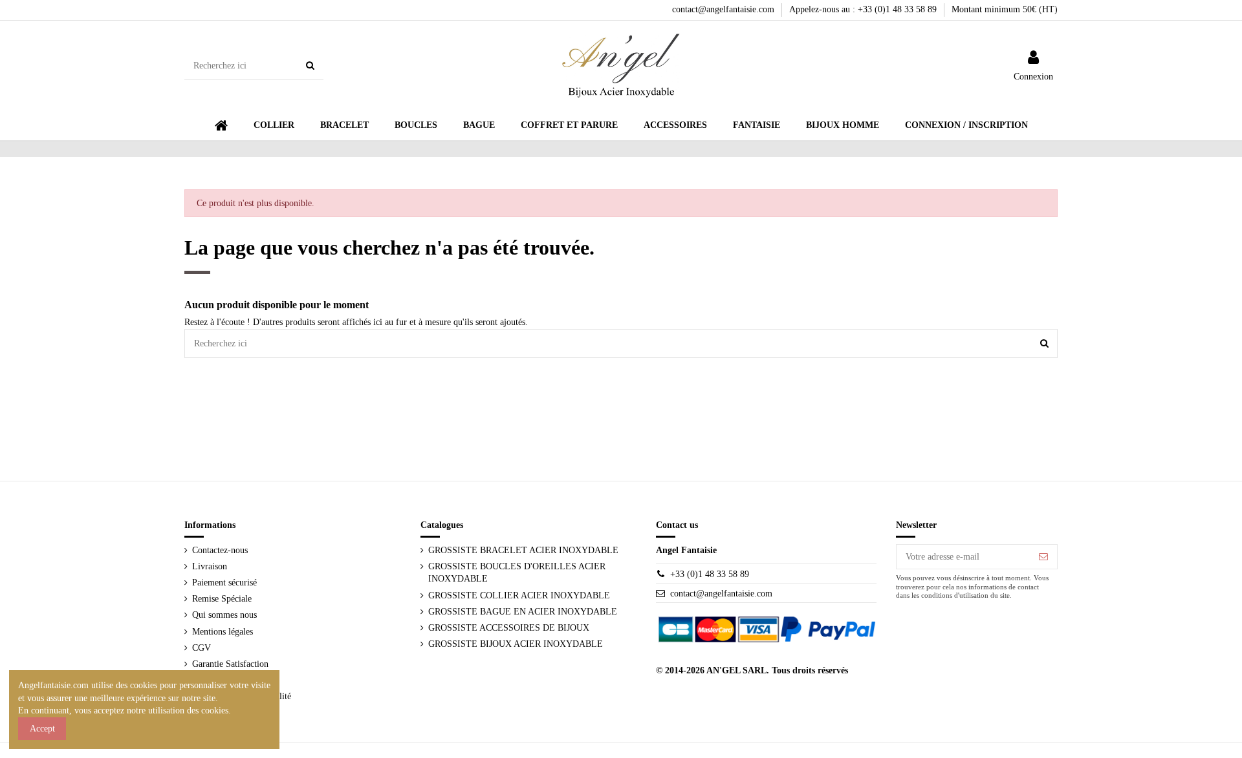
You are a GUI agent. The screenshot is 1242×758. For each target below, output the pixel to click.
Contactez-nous (220, 550)
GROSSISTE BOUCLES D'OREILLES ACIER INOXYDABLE (516, 573)
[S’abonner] (1043, 557)
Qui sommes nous (224, 615)
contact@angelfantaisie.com (724, 9)
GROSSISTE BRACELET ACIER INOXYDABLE (523, 550)
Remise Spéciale (222, 599)
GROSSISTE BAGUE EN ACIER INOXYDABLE (522, 611)
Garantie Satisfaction (230, 664)
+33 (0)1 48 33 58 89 (709, 574)
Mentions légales (222, 632)
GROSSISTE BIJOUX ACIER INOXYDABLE (515, 644)
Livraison (209, 566)
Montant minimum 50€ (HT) (1005, 9)
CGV (201, 648)
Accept (42, 728)
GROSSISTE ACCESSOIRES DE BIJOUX (508, 628)
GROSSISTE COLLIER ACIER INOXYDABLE (519, 595)
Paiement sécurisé (224, 582)
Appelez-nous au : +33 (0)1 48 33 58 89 (864, 9)
